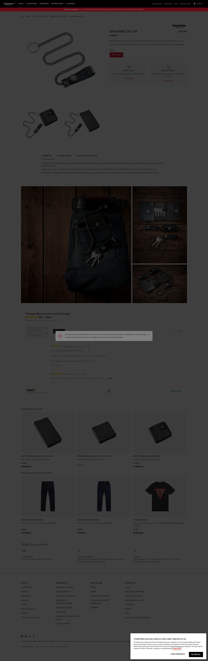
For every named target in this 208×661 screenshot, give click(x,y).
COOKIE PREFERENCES (178, 654)
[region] (168, 646)
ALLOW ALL (196, 654)
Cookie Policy (177, 648)
